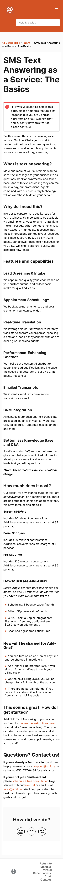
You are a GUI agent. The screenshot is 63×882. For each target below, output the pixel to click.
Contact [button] (45, 879)
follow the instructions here (37, 723)
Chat (48, 876)
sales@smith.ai (12, 789)
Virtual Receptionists (42, 871)
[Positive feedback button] (21, 831)
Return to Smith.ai (46, 865)
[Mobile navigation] (56, 9)
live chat (29, 785)
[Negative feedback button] (42, 831)
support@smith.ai (45, 766)
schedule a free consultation (30, 781)
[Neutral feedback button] (31, 831)
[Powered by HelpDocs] (13, 871)
